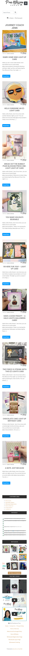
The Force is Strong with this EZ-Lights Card (14, 370)
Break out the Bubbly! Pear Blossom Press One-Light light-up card (14, 166)
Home (6, 626)
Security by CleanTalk (17, 649)
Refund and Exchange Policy (14, 631)
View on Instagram (15, 573)
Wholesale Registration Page (14, 637)
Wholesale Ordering (14, 642)
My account (8, 500)
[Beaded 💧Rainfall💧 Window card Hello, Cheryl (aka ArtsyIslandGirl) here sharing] (14, 565)
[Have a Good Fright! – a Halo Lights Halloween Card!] (14, 301)
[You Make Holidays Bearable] (14, 202)
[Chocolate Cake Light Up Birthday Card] (14, 404)
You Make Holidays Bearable (14, 218)
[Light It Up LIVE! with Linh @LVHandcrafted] (14, 614)
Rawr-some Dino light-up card (14, 58)
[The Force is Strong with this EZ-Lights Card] (14, 354)
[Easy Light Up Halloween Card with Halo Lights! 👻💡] (14, 600)
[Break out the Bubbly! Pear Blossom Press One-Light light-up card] (14, 146)
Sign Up (1, 259)
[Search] (15, 12)
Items (11, 18)
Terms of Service (9, 505)
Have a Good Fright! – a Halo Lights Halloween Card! (14, 318)
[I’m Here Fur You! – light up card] (14, 252)
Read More (6, 76)
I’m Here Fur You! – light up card (14, 268)
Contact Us (8, 509)
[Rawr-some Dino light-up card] (14, 42)
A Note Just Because (14, 468)
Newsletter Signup (9, 502)
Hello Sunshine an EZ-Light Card (14, 109)
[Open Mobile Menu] (25, 3)
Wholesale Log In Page (14, 639)
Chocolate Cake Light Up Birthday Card (14, 420)
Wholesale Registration (11, 504)
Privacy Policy (8, 507)
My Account (18, 18)
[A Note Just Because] (14, 453)
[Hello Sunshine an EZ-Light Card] (14, 93)
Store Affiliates (14, 634)
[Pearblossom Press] (14, 3)
